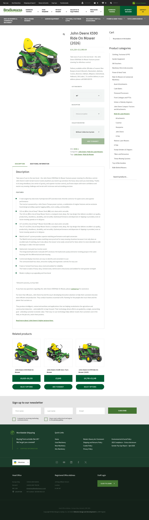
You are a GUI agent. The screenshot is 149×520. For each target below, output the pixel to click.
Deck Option (76, 105)
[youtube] (64, 462)
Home (57, 439)
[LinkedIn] (71, 462)
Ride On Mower (88, 154)
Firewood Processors (121, 93)
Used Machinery (60, 442)
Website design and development (85, 512)
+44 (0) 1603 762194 (33, 485)
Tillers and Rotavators (121, 154)
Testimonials (64, 3)
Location (18, 492)
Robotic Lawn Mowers (121, 141)
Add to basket (93, 141)
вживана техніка (29, 11)
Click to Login (106, 483)
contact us (75, 289)
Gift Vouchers (116, 63)
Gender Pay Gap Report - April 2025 (123, 446)
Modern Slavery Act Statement (93, 439)
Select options (26, 387)
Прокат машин (58, 11)
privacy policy (58, 420)
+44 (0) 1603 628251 (33, 482)
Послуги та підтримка (74, 11)
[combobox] (120, 3)
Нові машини (45, 11)
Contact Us (143, 11)
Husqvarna (119, 127)
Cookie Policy (87, 446)
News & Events (43, 3)
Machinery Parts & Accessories (122, 68)
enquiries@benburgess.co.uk (36, 488)
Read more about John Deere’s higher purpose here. (34, 320)
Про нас (6, 3)
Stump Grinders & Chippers (123, 150)
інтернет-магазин (128, 11)
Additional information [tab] (39, 164)
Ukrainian (21, 462)
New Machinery (60, 446)
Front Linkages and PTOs (122, 98)
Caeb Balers (118, 89)
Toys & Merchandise (119, 163)
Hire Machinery (60, 449)
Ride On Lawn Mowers (95, 152)
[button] (64, 34)
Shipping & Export (29, 3)
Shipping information (29, 449)
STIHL (118, 136)
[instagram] (57, 462)
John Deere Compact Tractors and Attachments (124, 108)
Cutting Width (77, 86)
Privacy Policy (87, 449)
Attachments (120, 118)
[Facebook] (78, 462)
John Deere (82, 152)
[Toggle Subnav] (38, 12)
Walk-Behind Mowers (119, 168)
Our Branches (16, 3)
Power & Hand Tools (119, 72)
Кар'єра (54, 3)
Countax (119, 123)
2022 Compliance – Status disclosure (124, 442)
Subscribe (122, 410)
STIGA (116, 145)
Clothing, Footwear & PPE (121, 54)
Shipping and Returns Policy (92, 442)
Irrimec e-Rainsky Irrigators (123, 102)
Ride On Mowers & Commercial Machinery (122, 78)
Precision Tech (94, 11)
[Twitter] (86, 462)
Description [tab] (20, 164)
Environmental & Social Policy (121, 439)
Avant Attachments (120, 84)
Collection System (78, 123)
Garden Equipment (118, 59)
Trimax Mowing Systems (122, 159)
